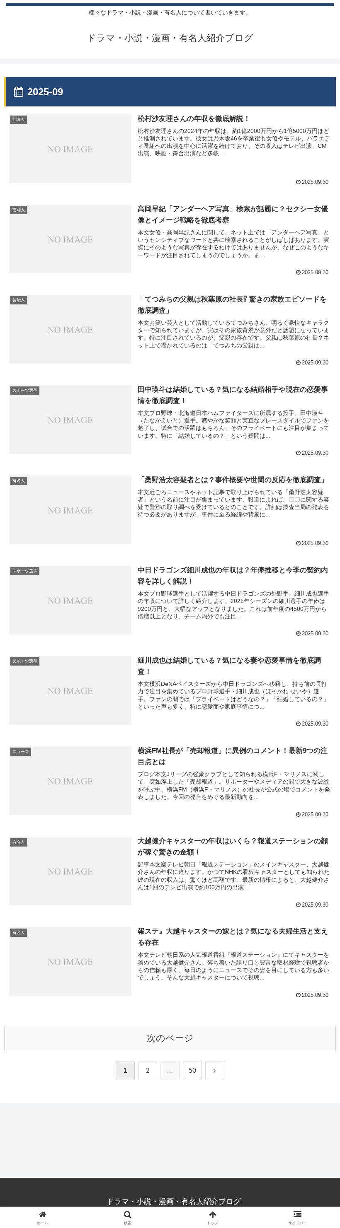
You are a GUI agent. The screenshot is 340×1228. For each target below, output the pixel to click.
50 (192, 1070)
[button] (314, 1103)
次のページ (170, 1038)
